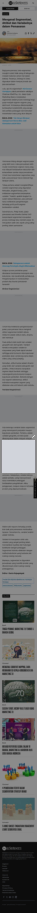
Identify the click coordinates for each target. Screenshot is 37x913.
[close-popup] (33, 436)
